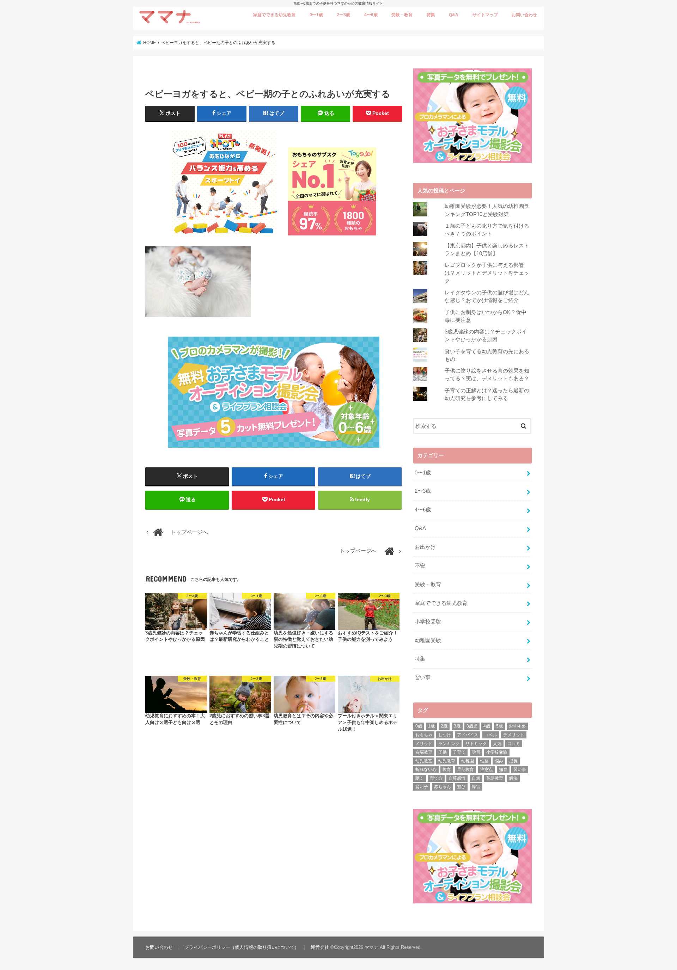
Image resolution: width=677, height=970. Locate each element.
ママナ (371, 947)
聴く (419, 778)
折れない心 (426, 769)
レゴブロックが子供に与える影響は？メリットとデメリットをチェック (487, 272)
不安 (420, 566)
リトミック (476, 743)
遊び (461, 786)
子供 (442, 752)
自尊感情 (457, 778)
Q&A (453, 14)
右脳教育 (423, 752)
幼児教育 (446, 761)
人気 (497, 743)
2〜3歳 (343, 14)
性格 (484, 761)
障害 (476, 786)
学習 (476, 752)
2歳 (444, 726)
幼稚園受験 (428, 640)
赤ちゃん (442, 786)
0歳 (418, 726)
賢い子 (421, 786)
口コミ (513, 743)
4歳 (486, 726)
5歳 (499, 726)
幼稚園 (467, 761)
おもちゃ (423, 734)
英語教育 (494, 778)
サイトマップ (485, 14)
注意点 (486, 769)
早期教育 (465, 769)
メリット (423, 743)
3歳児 (471, 726)
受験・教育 (402, 14)
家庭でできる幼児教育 (274, 14)
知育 (503, 769)
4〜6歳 (371, 14)
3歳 (457, 726)
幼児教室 (423, 761)
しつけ (444, 734)
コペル (490, 734)
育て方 (436, 778)
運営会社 (320, 947)
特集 (431, 14)
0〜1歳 (316, 14)
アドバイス (467, 734)
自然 (476, 778)
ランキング (448, 743)
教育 (447, 769)
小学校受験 (428, 622)
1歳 (431, 726)
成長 (513, 761)
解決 (513, 778)
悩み (499, 761)
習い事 (423, 677)
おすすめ (517, 726)
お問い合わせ (524, 14)
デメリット (513, 734)
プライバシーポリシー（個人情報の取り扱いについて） (241, 947)
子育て (459, 752)
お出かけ (425, 547)
